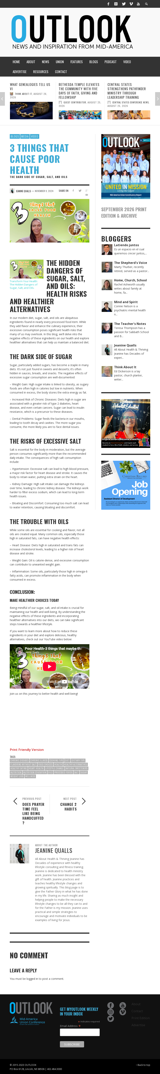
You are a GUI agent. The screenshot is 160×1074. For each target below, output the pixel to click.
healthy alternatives (75, 764)
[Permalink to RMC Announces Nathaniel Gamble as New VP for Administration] (129, 111)
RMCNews (117, 98)
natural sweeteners (77, 768)
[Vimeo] (131, 4)
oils (50, 772)
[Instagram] (116, 4)
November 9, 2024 (44, 190)
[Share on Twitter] (80, 190)
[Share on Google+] (86, 190)
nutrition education (34, 772)
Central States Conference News (82, 102)
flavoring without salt (23, 764)
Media (25, 136)
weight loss (17, 776)
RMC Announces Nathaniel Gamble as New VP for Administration (128, 88)
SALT (76, 772)
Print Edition (141, 1018)
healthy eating (19, 768)
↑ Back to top (143, 1064)
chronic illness (39, 760)
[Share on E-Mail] (86, 195)
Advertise (138, 1025)
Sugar (84, 772)
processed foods (63, 772)
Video (34, 136)
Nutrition (16, 772)
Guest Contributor (26, 102)
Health (58, 764)
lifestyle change (54, 768)
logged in (32, 979)
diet (67, 760)
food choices (45, 764)
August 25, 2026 (69, 105)
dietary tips (78, 760)
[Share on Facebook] (73, 190)
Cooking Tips (56, 760)
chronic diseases (20, 760)
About (136, 1004)
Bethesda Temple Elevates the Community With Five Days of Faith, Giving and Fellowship (30, 91)
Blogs (15, 136)
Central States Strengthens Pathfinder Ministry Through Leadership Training (78, 91)
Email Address (70, 1026)
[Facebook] (108, 4)
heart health (36, 768)
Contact (137, 1011)
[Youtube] (138, 4)
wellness (30, 776)
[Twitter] (123, 4)
